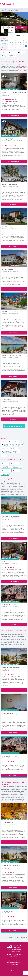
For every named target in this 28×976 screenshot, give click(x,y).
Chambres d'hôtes (6, 43)
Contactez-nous (14, 968)
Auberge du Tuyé (7, 139)
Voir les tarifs (13, 204)
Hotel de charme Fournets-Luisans (10, 140)
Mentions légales (14, 964)
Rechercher (20, 27)
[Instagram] (12, 970)
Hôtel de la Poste (7, 269)
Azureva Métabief (7, 822)
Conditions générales (14, 960)
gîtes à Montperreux (21, 70)
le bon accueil (6, 399)
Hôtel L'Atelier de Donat (9, 184)
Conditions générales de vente (14, 962)
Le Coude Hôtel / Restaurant (11, 516)
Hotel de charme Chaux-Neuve (9, 94)
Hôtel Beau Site (7, 227)
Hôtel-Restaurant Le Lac (10, 312)
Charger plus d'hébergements (13, 426)
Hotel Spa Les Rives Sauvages (11, 355)
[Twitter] (16, 970)
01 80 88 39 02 (15, 955)
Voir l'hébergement (13, 115)
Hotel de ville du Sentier (9, 604)
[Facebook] (14, 970)
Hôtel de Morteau (7, 562)
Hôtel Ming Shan (7, 713)
